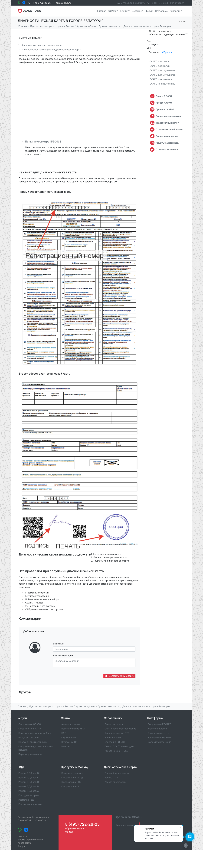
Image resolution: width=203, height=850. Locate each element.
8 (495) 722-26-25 (82, 824)
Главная (101, 11)
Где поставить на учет (30, 804)
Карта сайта (24, 842)
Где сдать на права (28, 795)
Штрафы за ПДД (70, 742)
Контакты (175, 11)
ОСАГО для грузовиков (162, 70)
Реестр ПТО (111, 777)
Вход (165, 2)
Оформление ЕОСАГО (159, 724)
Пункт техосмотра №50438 (43, 141)
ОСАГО (112, 11)
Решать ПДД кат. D (28, 782)
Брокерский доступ (158, 733)
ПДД (63, 733)
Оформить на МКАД (72, 777)
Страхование (68, 737)
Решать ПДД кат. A (28, 790)
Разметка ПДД (26, 799)
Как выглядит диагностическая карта (42, 45)
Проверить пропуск (72, 773)
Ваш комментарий (63, 655)
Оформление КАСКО (29, 728)
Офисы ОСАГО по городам (119, 746)
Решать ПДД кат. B (28, 773)
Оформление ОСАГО (29, 724)
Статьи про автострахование (120, 728)
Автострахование (70, 724)
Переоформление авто (30, 754)
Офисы (69, 831)
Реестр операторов (115, 782)
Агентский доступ (157, 728)
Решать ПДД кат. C (28, 777)
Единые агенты (113, 737)
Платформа (161, 11)
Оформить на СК (70, 786)
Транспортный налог (127, 825)
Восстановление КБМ (73, 728)
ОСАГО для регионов (161, 79)
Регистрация (177, 2)
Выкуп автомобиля (28, 737)
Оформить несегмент (159, 742)
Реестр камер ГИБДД (116, 750)
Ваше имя (58, 643)
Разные (65, 746)
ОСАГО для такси (159, 61)
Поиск (154, 2)
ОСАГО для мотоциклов (163, 74)
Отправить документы (133, 2)
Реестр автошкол (114, 724)
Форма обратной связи (30, 839)
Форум (149, 11)
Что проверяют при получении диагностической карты (51, 49)
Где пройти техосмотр (117, 773)
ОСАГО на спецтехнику (162, 83)
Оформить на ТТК (71, 782)
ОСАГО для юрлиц (160, 65)
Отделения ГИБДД (115, 742)
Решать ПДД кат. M (28, 786)
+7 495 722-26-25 (41, 2)
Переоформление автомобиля (34, 733)
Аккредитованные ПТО (117, 733)
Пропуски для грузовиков (32, 742)
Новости (22, 836)
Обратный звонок (74, 828)
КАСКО (124, 11)
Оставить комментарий (121, 675)
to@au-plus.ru (63, 2)
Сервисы (137, 11)
